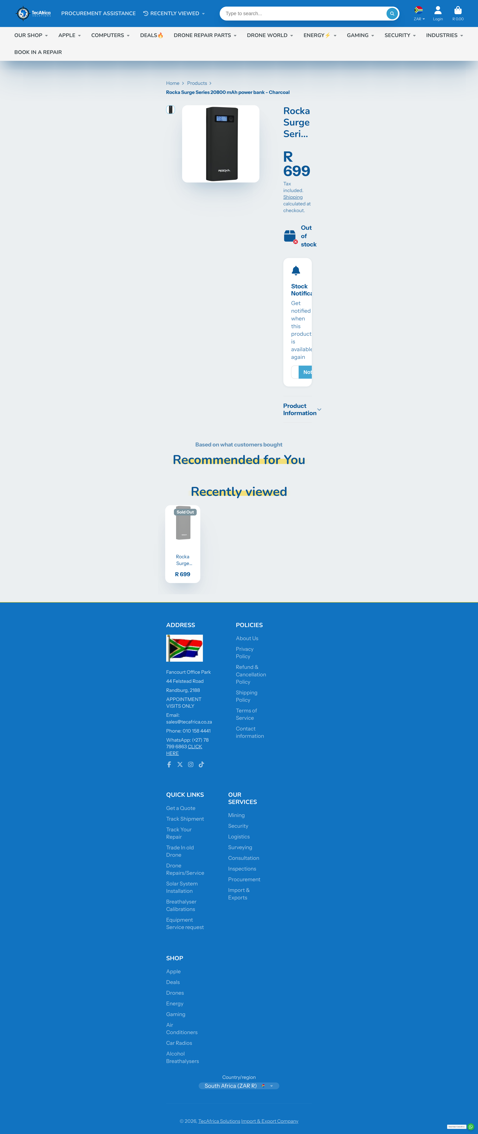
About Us (247, 638)
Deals (173, 982)
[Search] (392, 13)
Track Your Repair (179, 833)
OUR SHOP (28, 35)
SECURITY (397, 35)
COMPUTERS (107, 35)
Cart (458, 13)
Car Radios (179, 1043)
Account (438, 13)
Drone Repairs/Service (185, 869)
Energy (174, 1003)
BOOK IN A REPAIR (38, 52)
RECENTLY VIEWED (174, 13)
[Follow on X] (180, 764)
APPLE (66, 35)
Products (197, 83)
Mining (236, 815)
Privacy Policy (245, 653)
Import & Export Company (269, 1121)
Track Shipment (185, 819)
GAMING (358, 35)
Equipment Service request (185, 923)
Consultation (243, 858)
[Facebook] (169, 764)
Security (238, 826)
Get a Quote (180, 808)
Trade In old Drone (180, 851)
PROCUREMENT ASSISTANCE (98, 13)
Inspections (242, 868)
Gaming (175, 1014)
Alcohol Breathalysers (182, 1057)
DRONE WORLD (267, 35)
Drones (175, 993)
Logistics (239, 836)
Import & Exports (239, 894)
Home (172, 83)
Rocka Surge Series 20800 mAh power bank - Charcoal (182, 544)
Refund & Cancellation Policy (251, 674)
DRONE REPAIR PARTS (202, 35)
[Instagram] (191, 764)
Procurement (244, 879)
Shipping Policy (247, 696)
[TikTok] (201, 764)
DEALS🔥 (152, 35)
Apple (173, 971)
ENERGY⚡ (317, 35)
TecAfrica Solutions (219, 1121)
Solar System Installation (182, 887)
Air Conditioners (182, 1028)
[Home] (33, 13)
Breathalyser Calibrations (181, 905)
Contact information (250, 732)
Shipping (293, 197)
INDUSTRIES (442, 35)
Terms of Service (246, 714)
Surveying (240, 847)
